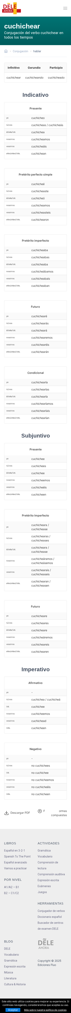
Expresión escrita (48, 880)
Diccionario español (50, 916)
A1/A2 (8, 887)
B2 (5, 893)
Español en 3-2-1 (14, 850)
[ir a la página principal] (11, 8)
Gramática (44, 850)
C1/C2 (15, 893)
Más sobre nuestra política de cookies (45, 1009)
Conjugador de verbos (51, 910)
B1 (17, 887)
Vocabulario (45, 856)
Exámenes (44, 886)
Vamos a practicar (15, 868)
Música (8, 972)
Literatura (10, 978)
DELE (7, 948)
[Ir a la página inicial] (7, 51)
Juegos (42, 892)
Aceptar (13, 1009)
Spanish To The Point (17, 856)
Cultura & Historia (15, 984)
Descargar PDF (20, 812)
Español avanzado (15, 862)
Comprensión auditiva (51, 874)
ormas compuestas (55, 813)
